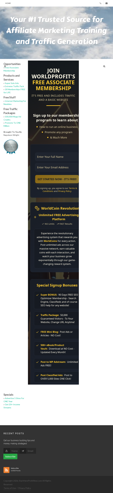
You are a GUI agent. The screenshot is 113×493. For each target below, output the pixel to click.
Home (8, 3)
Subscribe (10, 456)
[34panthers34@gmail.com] (106, 3)
